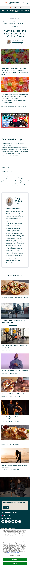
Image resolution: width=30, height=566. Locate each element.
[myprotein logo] (14, 3)
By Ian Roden (13, 325)
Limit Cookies (15, 559)
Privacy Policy (9, 552)
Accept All (15, 563)
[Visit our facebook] (6, 521)
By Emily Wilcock (17, 42)
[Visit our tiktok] (9, 521)
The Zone (9, 21)
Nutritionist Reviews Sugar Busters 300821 (13, 23)
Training (14, 14)
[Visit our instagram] (2, 521)
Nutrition (23, 14)
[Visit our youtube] (12, 521)
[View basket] (27, 3)
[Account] (23, 3)
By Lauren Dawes (14, 300)
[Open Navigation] (2, 3)
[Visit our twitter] (16, 521)
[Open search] (6, 3)
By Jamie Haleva (14, 469)
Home (4, 21)
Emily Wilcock (19, 199)
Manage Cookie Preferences (9, 512)
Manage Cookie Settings (15, 555)
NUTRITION (15, 26)
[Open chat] (19, 521)
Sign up (6, 507)
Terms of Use (17, 552)
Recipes (6, 14)
